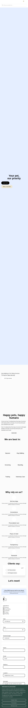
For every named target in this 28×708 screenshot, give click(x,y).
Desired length (7, 635)
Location (5, 673)
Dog (6, 598)
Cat (6, 600)
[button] (26, 2)
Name (5, 647)
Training (7, 476)
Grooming (8, 465)
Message (5, 681)
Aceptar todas (14, 700)
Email (4, 656)
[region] (14, 696)
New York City (11, 375)
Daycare (7, 453)
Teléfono (5, 664)
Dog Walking (20, 453)
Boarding (20, 465)
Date (4, 619)
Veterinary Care (20, 476)
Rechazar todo (14, 705)
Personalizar (14, 702)
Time (4, 627)
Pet (4, 597)
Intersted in (6, 605)
